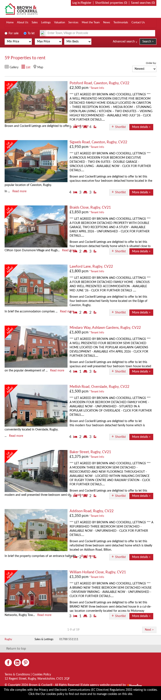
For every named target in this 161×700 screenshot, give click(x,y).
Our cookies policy (52, 694)
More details (140, 127)
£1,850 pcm (79, 212)
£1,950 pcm (79, 147)
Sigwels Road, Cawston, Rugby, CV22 (98, 142)
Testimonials (120, 22)
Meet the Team (91, 22)
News (106, 22)
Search (146, 41)
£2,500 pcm (79, 87)
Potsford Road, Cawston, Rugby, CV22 (99, 83)
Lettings (46, 22)
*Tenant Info (96, 88)
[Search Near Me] (43, 33)
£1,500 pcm (79, 391)
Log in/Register (81, 2)
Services (73, 22)
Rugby (8, 639)
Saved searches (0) (143, 2)
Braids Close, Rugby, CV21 (90, 207)
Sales (35, 22)
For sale (13, 33)
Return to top (16, 648)
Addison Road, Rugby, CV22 (92, 511)
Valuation (59, 22)
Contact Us (138, 22)
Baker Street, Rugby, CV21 (90, 452)
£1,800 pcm (79, 271)
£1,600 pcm (79, 332)
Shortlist (120, 127)
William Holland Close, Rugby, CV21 (98, 572)
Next (148, 629)
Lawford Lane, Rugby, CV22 (91, 266)
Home (10, 22)
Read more (19, 191)
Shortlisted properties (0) (111, 2)
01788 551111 (68, 639)
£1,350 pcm (79, 515)
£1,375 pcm (79, 456)
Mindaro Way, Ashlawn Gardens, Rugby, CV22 (105, 327)
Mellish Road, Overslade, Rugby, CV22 (99, 386)
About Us (22, 22)
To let (31, 33)
